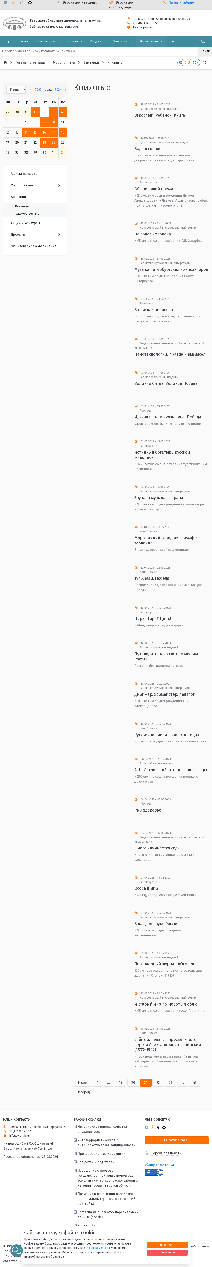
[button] (16, 1250)
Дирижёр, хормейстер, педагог (164, 694)
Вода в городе (147, 148)
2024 (58, 90)
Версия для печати (166, 1153)
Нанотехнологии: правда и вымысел (170, 354)
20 (133, 1083)
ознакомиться (98, 1248)
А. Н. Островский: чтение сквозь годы (170, 769)
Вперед (84, 1092)
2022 (38, 90)
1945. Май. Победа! (152, 578)
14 (26, 132)
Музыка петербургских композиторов (171, 269)
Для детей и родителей (96, 1162)
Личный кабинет (182, 2)
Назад (83, 1083)
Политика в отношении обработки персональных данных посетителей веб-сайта (106, 1199)
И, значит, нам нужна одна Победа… (169, 416)
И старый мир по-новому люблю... (167, 1004)
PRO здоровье (147, 810)
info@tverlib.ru (19, 1135)
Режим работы (143, 27)
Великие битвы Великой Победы (166, 383)
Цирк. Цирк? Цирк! (152, 618)
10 (53, 122)
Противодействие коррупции (101, 1154)
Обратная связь (176, 1140)
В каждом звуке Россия (156, 923)
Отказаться (167, 1252)
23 (44, 142)
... (108, 1083)
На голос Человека (152, 234)
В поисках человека (153, 309)
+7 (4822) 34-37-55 (145, 23)
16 (44, 132)
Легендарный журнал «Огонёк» (165, 963)
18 (62, 132)
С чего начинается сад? (157, 848)
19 (120, 1083)
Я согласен (167, 1244)
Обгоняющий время (153, 188)
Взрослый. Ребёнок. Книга (159, 115)
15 (35, 132)
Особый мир (146, 888)
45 (195, 1083)
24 (53, 142)
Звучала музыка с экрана (158, 497)
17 (53, 132)
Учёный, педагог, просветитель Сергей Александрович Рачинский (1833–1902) (167, 1044)
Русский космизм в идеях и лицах (166, 734)
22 (158, 1083)
